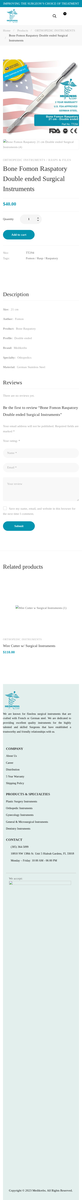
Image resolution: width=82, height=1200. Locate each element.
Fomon (30, 258)
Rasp (40, 258)
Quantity (8, 219)
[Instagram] (21, 740)
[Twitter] (13, 266)
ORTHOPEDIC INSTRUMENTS (55, 30)
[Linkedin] (21, 266)
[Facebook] (4, 266)
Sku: (6, 252)
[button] (75, 16)
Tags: (6, 258)
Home (7, 30)
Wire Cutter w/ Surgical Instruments (29, 646)
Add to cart (18, 234)
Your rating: (11, 440)
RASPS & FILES (59, 160)
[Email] (38, 266)
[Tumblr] (29, 266)
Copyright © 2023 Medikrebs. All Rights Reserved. (41, 1190)
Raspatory (52, 258)
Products (22, 30)
